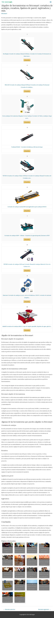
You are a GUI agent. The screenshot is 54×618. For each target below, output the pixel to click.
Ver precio (27, 60)
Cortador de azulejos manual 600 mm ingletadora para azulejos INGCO (27, 206)
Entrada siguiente (44, 609)
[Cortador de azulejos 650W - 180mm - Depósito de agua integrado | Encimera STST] (27, 225)
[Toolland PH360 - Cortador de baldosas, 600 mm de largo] (27, 137)
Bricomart (4, 13)
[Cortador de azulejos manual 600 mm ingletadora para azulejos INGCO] (27, 197)
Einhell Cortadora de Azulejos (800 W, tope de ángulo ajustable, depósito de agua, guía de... (27, 326)
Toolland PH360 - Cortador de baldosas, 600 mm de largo (27, 147)
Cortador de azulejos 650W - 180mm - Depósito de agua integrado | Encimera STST (27, 235)
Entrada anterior (9, 609)
